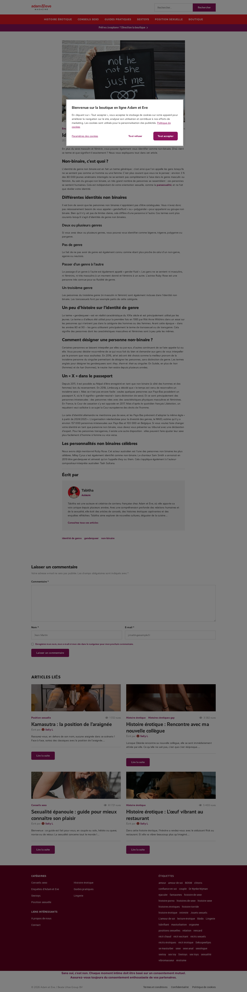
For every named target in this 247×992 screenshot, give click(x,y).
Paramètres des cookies (85, 136)
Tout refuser (135, 136)
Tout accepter (165, 136)
